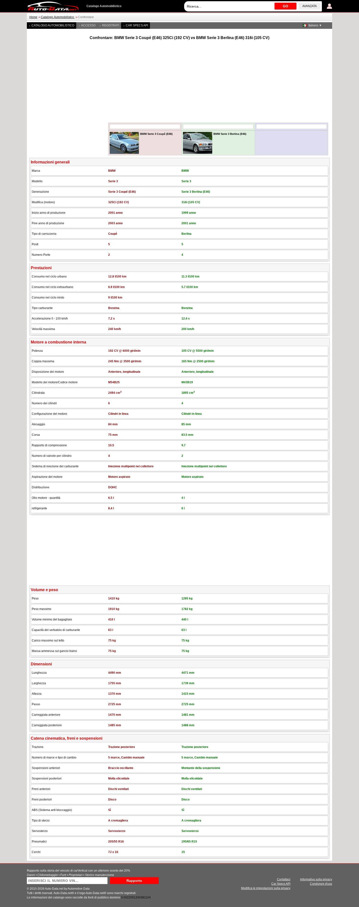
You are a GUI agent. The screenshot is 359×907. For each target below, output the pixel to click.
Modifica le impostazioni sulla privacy (265, 888)
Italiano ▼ (315, 25)
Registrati (110, 25)
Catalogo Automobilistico (58, 17)
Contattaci (283, 879)
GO (285, 6)
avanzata (309, 6)
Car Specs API (137, 25)
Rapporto (134, 881)
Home (33, 17)
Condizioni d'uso (321, 884)
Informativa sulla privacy (316, 879)
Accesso (88, 25)
